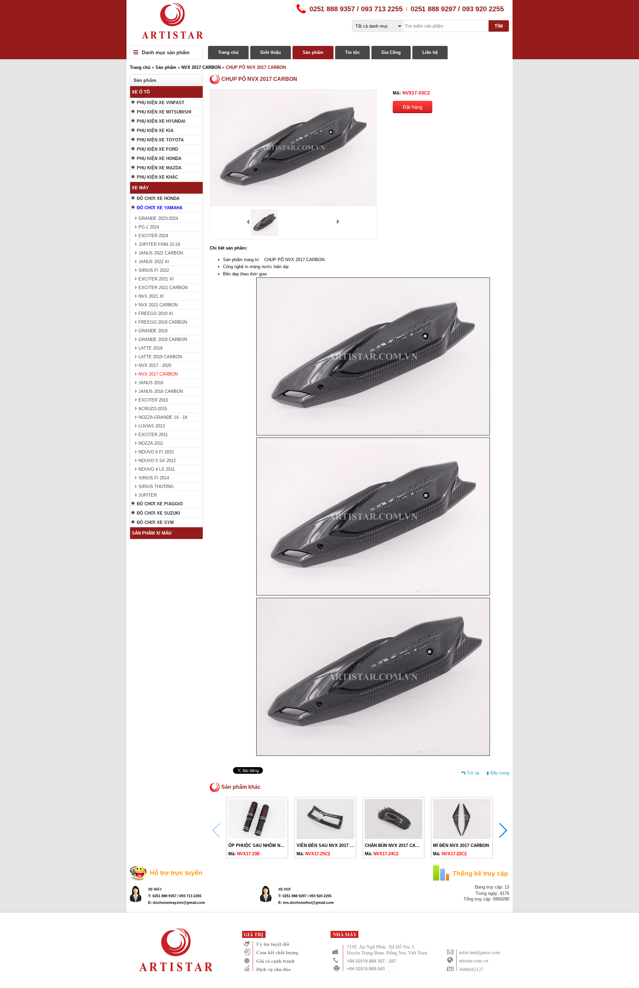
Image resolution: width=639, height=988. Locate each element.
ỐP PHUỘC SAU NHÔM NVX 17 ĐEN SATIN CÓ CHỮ (281, 845)
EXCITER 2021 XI (156, 278)
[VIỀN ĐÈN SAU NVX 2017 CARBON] (325, 837)
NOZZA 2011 (150, 443)
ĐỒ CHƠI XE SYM (155, 522)
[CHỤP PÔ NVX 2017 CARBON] (264, 234)
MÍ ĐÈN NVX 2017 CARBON (461, 845)
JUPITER (147, 495)
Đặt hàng (412, 107)
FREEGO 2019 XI (155, 313)
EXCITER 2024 (153, 235)
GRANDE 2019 (152, 330)
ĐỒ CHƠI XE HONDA (158, 198)
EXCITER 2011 (153, 434)
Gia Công (391, 52)
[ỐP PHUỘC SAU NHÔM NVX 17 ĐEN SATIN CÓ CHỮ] (257, 837)
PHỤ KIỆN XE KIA (155, 130)
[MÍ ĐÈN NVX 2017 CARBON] (462, 837)
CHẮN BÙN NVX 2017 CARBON (396, 845)
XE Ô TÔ (141, 91)
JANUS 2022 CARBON (160, 252)
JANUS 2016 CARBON (160, 391)
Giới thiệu (270, 52)
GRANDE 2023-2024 (158, 218)
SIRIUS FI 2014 (153, 477)
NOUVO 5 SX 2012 (157, 460)
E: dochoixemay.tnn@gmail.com (176, 903)
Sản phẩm (313, 52)
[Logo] (319, 22)
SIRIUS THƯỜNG (156, 486)
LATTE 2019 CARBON (160, 356)
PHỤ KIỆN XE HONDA (159, 158)
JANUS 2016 (150, 382)
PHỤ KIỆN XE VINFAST (160, 102)
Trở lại (473, 772)
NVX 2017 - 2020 (154, 365)
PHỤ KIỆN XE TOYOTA (160, 139)
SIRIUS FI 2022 (153, 270)
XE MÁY (140, 187)
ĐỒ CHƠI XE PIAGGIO (160, 503)
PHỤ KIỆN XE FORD (157, 149)
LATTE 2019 (150, 348)
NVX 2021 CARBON (158, 304)
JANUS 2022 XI (153, 261)
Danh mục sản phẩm (165, 52)
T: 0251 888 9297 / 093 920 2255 (304, 896)
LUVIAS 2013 (151, 425)
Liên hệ (430, 52)
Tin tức (352, 52)
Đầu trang (500, 772)
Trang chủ (228, 52)
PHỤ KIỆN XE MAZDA (159, 167)
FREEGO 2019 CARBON (162, 322)
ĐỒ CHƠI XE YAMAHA (159, 207)
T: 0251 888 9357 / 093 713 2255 (174, 896)
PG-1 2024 (148, 227)
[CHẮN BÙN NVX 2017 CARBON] (393, 837)
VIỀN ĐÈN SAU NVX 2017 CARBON (332, 845)
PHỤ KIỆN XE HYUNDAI (161, 121)
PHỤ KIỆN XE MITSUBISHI (164, 111)
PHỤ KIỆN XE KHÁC (157, 177)
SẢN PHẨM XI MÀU (151, 533)
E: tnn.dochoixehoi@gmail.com (306, 903)
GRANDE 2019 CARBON (162, 339)
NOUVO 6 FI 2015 (156, 451)
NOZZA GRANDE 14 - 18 (162, 417)
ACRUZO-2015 (152, 408)
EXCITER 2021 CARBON (163, 287)
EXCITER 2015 (153, 400)
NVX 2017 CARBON (201, 67)
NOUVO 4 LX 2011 (156, 469)
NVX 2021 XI (151, 296)
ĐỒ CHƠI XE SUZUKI (158, 513)
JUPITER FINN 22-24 (159, 244)
